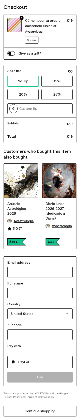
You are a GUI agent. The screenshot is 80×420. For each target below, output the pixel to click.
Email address (18, 262)
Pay (40, 377)
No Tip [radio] (23, 81)
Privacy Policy (12, 396)
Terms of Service (36, 396)
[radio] (40, 362)
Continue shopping (40, 411)
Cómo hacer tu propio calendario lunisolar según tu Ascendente (42, 25)
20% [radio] (23, 94)
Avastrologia (33, 31)
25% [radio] (57, 94)
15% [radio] (57, 81)
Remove (32, 40)
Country (13, 304)
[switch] (11, 53)
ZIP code (14, 325)
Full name (15, 283)
